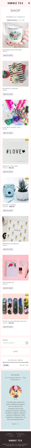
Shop (11, 436)
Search (5, 340)
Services (20, 433)
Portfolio (10, 434)
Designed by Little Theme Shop (15, 445)
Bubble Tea (15, 440)
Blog (19, 436)
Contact (22, 434)
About (10, 433)
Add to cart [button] (8, 55)
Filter (6, 365)
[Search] (27, 343)
